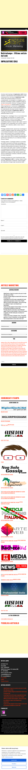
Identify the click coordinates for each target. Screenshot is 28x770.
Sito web (3, 230)
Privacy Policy (3, 678)
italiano (7, 349)
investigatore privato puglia (7, 348)
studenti (17, 355)
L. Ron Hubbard (13, 349)
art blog (12, 342)
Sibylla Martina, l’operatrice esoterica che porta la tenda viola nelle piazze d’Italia (15, 294)
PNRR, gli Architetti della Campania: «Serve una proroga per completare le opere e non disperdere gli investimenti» (15, 304)
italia (3, 349)
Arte (16, 342)
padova (16, 352)
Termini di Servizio (4, 681)
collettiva (7, 344)
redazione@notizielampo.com (7, 619)
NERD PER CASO (11, 425)
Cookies (2, 679)
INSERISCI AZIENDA (17, 579)
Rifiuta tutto (14, 767)
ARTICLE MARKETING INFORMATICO (8, 493)
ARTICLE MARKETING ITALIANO (7, 520)
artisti (25, 342)
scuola (7, 355)
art (7, 342)
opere (9, 352)
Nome (2, 220)
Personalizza (14, 763)
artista (20, 342)
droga (3, 345)
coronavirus (13, 344)
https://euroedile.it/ (6, 104)
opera (4, 352)
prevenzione (10, 354)
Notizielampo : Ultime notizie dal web (14, 54)
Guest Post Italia (4, 610)
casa (2, 344)
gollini (5, 346)
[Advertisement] (14, 14)
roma (2, 355)
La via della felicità (21, 349)
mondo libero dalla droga (9, 351)
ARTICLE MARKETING (10, 285)
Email (2, 225)
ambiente (3, 342)
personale (21, 352)
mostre (22, 351)
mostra (17, 351)
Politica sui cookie (9, 756)
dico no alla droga (20, 344)
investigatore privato (17, 346)
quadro (24, 354)
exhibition (20, 345)
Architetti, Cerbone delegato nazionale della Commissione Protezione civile (15, 297)
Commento (3, 204)
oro (12, 352)
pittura (5, 354)
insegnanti (9, 346)
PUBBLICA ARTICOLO (10, 623)
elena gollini (8, 345)
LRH (2, 351)
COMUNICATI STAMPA (10, 398)
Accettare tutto (14, 760)
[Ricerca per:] (14, 361)
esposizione (15, 345)
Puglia (16, 354)
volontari (22, 355)
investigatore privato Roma (19, 348)
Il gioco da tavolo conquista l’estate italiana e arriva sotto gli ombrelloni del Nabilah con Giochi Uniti (15, 307)
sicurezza (11, 355)
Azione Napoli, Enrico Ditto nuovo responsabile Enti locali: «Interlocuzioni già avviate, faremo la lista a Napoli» (15, 300)
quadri (20, 354)
